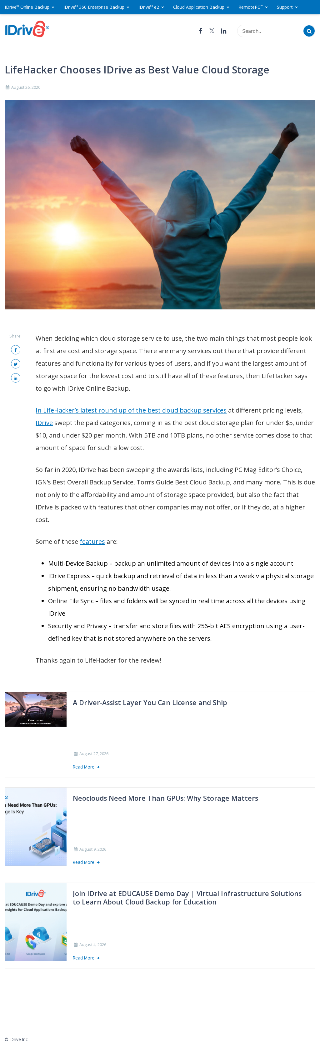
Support (285, 7)
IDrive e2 (148, 7)
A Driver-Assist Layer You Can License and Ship (150, 702)
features (92, 541)
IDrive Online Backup (27, 7)
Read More (84, 767)
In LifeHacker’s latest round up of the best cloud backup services (131, 410)
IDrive (44, 422)
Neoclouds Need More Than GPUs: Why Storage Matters (165, 798)
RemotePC (250, 7)
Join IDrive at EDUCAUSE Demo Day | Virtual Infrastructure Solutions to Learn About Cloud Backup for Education (187, 897)
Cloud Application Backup (198, 7)
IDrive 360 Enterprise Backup (93, 7)
